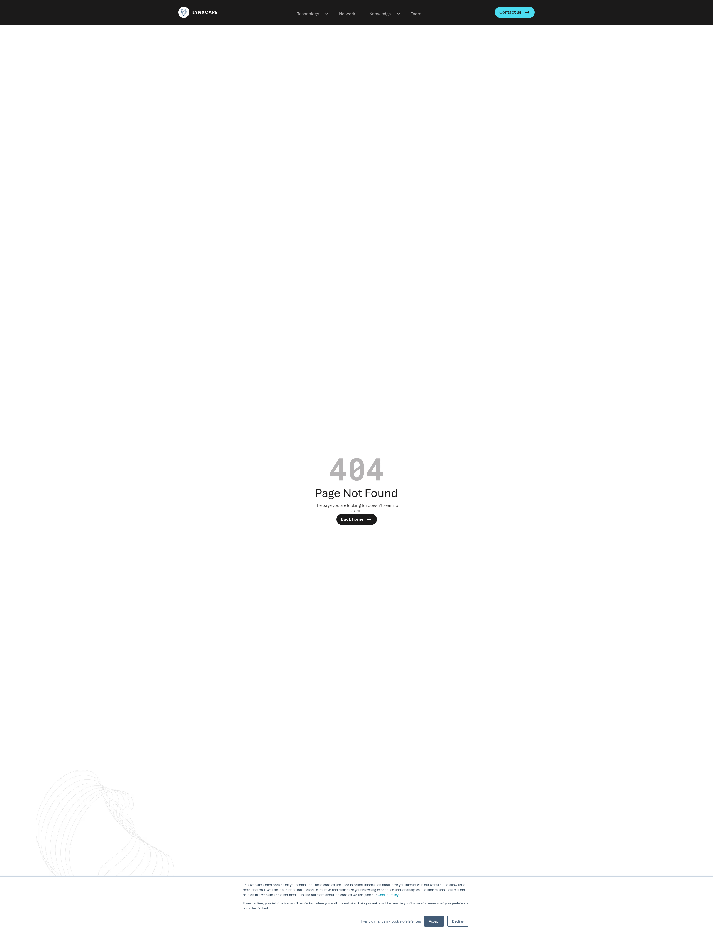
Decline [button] (458, 921)
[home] (215, 12)
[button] (310, 12)
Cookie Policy (388, 894)
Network (347, 14)
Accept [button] (434, 921)
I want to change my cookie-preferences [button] (391, 921)
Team (416, 14)
